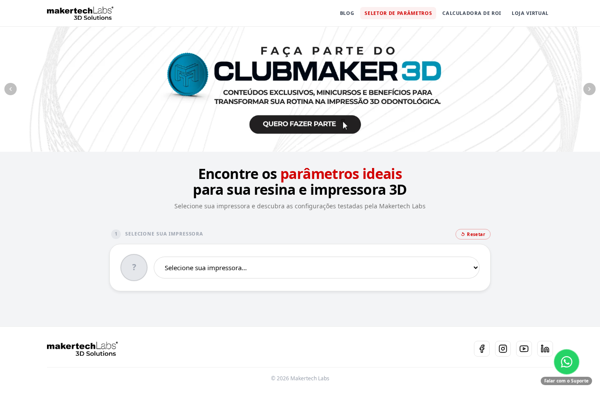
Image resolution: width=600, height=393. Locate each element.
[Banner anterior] (10, 89)
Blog (347, 13)
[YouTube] (524, 349)
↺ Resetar (473, 234)
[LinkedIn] (545, 349)
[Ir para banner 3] (307, 146)
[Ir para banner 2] (300, 146)
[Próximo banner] (589, 89)
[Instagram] (503, 349)
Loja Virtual (530, 13)
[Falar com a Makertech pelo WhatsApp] (566, 362)
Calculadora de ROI (471, 13)
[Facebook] (482, 349)
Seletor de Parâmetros (398, 13)
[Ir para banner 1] (292, 146)
